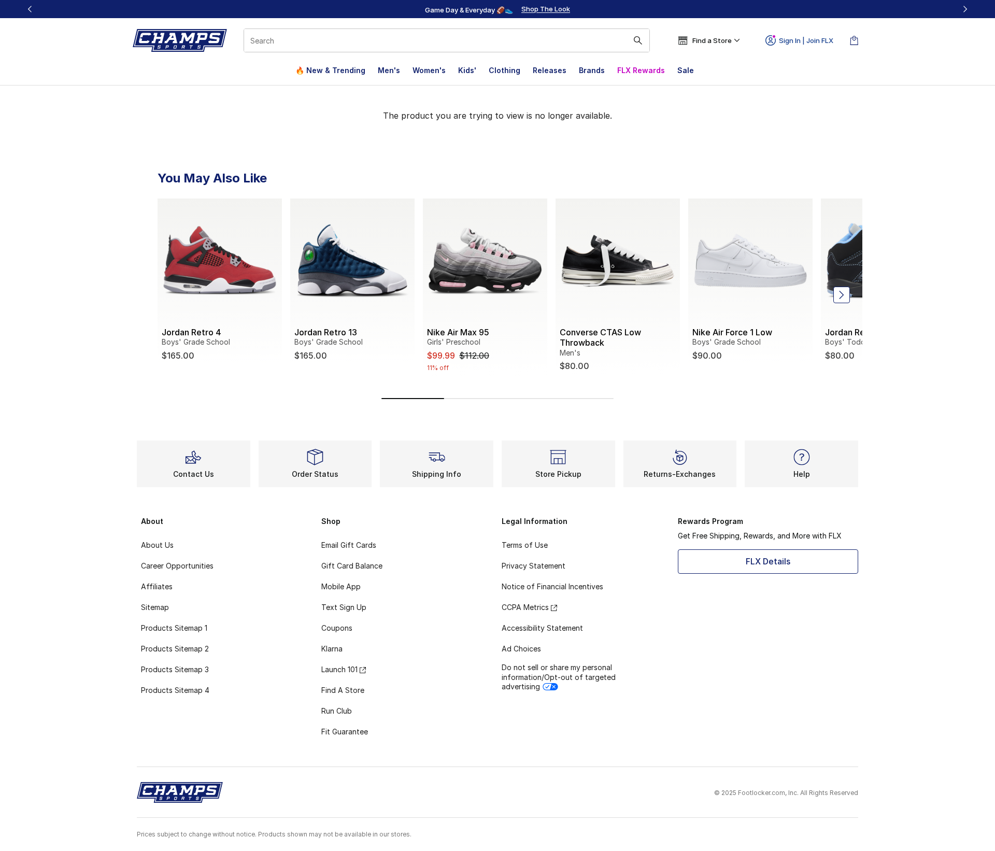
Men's (389, 70)
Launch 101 (339, 669)
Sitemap (155, 607)
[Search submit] (638, 40)
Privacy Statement (533, 565)
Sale (685, 70)
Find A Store (342, 690)
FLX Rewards (641, 70)
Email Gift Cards (348, 545)
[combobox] (446, 40)
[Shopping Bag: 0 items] (854, 40)
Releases (549, 70)
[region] (497, 9)
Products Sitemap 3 (175, 669)
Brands (592, 70)
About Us (157, 545)
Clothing (504, 70)
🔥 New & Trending (330, 70)
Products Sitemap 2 (175, 648)
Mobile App (341, 586)
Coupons (336, 627)
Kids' (467, 70)
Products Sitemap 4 (175, 690)
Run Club (336, 710)
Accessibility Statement (542, 627)
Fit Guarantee (344, 731)
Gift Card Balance (351, 565)
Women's (429, 70)
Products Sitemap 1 (174, 627)
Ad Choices (521, 648)
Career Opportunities (177, 565)
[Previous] (30, 9)
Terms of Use (525, 545)
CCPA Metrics (525, 607)
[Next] (965, 9)
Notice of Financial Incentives (552, 586)
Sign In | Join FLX (806, 40)
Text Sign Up (343, 607)
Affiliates (157, 586)
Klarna (332, 648)
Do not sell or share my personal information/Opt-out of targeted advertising (559, 676)
